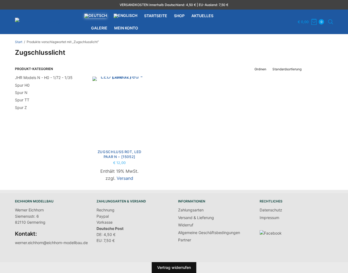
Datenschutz (271, 210)
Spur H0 (22, 85)
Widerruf (185, 225)
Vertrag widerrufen (174, 267)
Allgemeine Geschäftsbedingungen (209, 232)
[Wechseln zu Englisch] (125, 16)
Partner (184, 240)
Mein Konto (126, 28)
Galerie (99, 28)
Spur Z (21, 107)
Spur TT (22, 100)
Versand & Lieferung (196, 217)
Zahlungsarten (191, 210)
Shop (179, 15)
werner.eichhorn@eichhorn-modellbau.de (51, 242)
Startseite (155, 15)
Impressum (269, 217)
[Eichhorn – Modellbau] (45, 22)
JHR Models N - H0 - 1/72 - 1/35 (44, 77)
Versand (125, 178)
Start (18, 42)
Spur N (21, 92)
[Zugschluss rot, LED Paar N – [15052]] (119, 110)
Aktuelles (202, 15)
